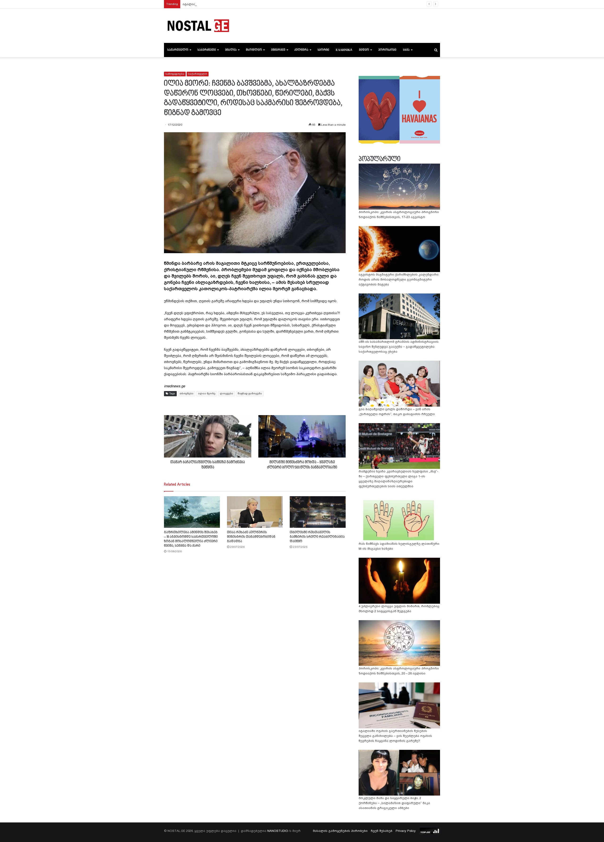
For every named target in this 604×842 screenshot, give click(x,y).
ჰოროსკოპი (387, 50)
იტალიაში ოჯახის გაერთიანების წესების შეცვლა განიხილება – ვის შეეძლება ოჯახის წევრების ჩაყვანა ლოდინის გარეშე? (285, 4)
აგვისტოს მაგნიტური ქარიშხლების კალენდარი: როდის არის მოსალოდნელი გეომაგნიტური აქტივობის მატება (399, 279)
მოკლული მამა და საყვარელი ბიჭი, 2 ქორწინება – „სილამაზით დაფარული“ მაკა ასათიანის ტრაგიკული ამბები (394, 803)
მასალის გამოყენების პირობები (340, 831)
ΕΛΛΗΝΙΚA (344, 50)
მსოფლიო (254, 50)
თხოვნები (186, 393)
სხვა (406, 50)
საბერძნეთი (206, 50)
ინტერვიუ (278, 50)
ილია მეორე (206, 393)
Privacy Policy (406, 831)
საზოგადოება (174, 73)
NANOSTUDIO (277, 831)
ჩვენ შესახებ (381, 831)
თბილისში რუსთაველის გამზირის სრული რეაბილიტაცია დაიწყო (317, 536)
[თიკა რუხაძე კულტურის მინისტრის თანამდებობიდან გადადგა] (255, 512)
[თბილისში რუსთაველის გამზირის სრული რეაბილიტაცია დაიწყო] (318, 512)
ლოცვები (226, 393)
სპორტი (323, 50)
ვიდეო (364, 50)
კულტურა (301, 50)
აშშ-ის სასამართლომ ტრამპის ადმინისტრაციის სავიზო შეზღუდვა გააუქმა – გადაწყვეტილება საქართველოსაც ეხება (399, 346)
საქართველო (177, 50)
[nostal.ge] (198, 25)
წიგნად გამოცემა (250, 393)
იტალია (231, 50)
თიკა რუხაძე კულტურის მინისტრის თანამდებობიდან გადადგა (251, 536)
